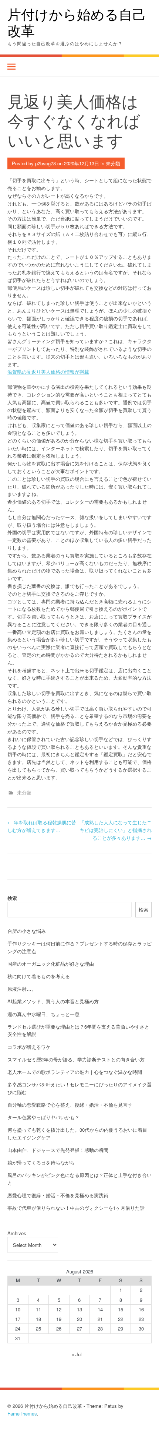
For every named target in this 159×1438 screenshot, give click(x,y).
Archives (16, 1233)
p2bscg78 (45, 163)
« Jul (76, 1354)
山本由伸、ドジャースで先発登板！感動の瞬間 (57, 1149)
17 (17, 1318)
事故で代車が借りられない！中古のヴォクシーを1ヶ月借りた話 (76, 1207)
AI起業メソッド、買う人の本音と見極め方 (53, 1001)
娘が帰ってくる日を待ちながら (41, 1162)
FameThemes (22, 1413)
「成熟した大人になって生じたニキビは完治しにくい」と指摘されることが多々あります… (116, 830)
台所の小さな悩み (26, 930)
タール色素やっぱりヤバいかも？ (43, 1117)
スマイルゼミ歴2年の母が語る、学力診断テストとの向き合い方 (76, 1059)
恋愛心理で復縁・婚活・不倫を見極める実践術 (57, 1195)
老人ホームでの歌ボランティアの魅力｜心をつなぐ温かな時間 (74, 1071)
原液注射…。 (21, 988)
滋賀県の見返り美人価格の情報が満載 (48, 371)
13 (79, 1309)
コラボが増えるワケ (29, 1046)
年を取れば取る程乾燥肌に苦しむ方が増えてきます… (41, 826)
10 (17, 1309)
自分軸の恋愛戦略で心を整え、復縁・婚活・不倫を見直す (69, 1104)
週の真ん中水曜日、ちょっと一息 (43, 1014)
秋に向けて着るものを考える (38, 976)
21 (100, 1318)
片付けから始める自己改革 (76, 22)
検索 (12, 897)
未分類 (113, 163)
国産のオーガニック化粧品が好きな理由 (50, 963)
